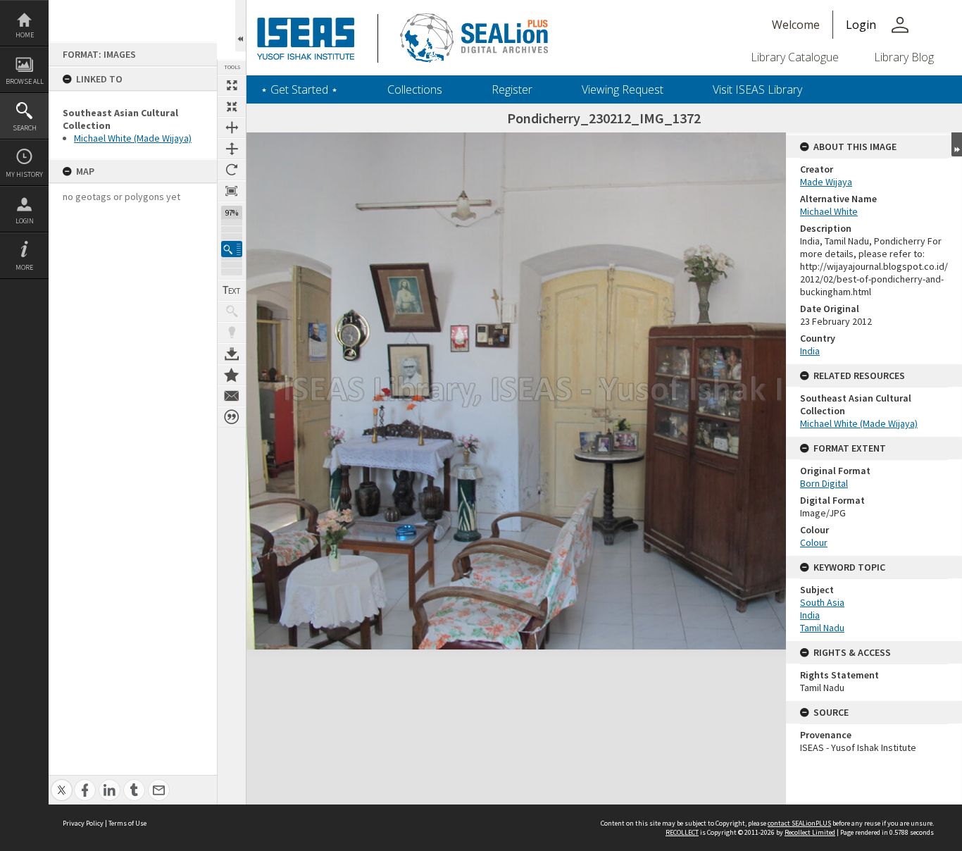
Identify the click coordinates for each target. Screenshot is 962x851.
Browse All (25, 81)
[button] (231, 249)
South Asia (822, 602)
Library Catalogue (795, 57)
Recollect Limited (810, 832)
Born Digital (824, 483)
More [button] (24, 267)
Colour (813, 542)
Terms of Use (127, 823)
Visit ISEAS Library (757, 89)
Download (232, 353)
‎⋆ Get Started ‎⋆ (299, 89)
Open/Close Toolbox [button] (240, 25)
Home (24, 34)
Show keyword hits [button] (232, 311)
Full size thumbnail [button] (232, 85)
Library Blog (904, 57)
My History (24, 174)
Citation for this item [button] (232, 417)
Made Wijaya (826, 181)
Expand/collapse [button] (956, 144)
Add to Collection (232, 374)
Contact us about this (232, 395)
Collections (414, 89)
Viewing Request (622, 89)
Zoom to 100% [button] (232, 190)
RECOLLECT (682, 832)
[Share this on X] (62, 782)
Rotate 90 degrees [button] (232, 169)
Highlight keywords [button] (232, 332)
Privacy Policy (83, 823)
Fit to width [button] (232, 127)
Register (512, 89)
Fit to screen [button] (232, 106)
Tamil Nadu (822, 627)
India (810, 350)
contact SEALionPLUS (799, 823)
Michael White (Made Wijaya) (133, 138)
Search (25, 127)
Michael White (829, 211)
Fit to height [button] (232, 148)
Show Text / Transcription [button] (232, 290)
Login (24, 220)
